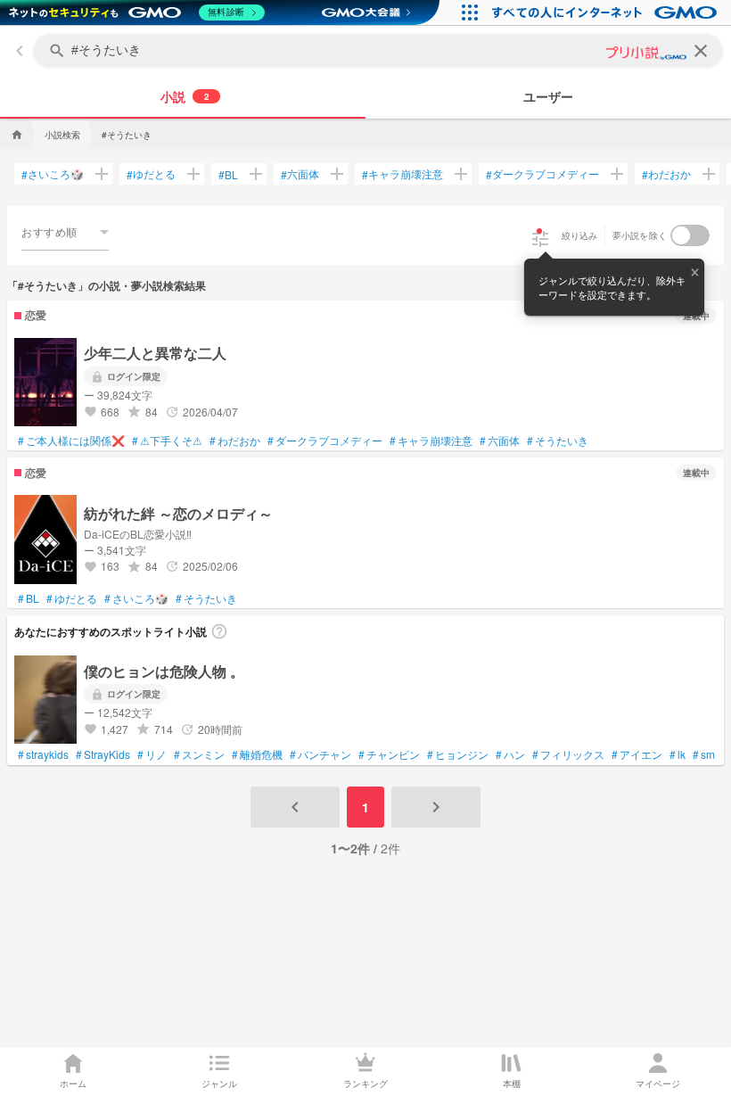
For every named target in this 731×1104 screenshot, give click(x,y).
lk (677, 754)
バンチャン (320, 754)
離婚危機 (257, 754)
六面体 (300, 174)
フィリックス (568, 754)
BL (228, 174)
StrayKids (103, 754)
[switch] (690, 235)
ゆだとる (151, 174)
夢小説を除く (640, 235)
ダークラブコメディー (542, 174)
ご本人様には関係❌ (71, 440)
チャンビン (389, 754)
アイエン (637, 754)
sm (704, 754)
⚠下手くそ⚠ (167, 440)
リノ (152, 754)
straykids (43, 754)
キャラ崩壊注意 (402, 174)
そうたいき (557, 440)
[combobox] (65, 231)
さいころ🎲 (52, 174)
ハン (510, 754)
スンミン (199, 754)
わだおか (666, 174)
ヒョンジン (458, 754)
